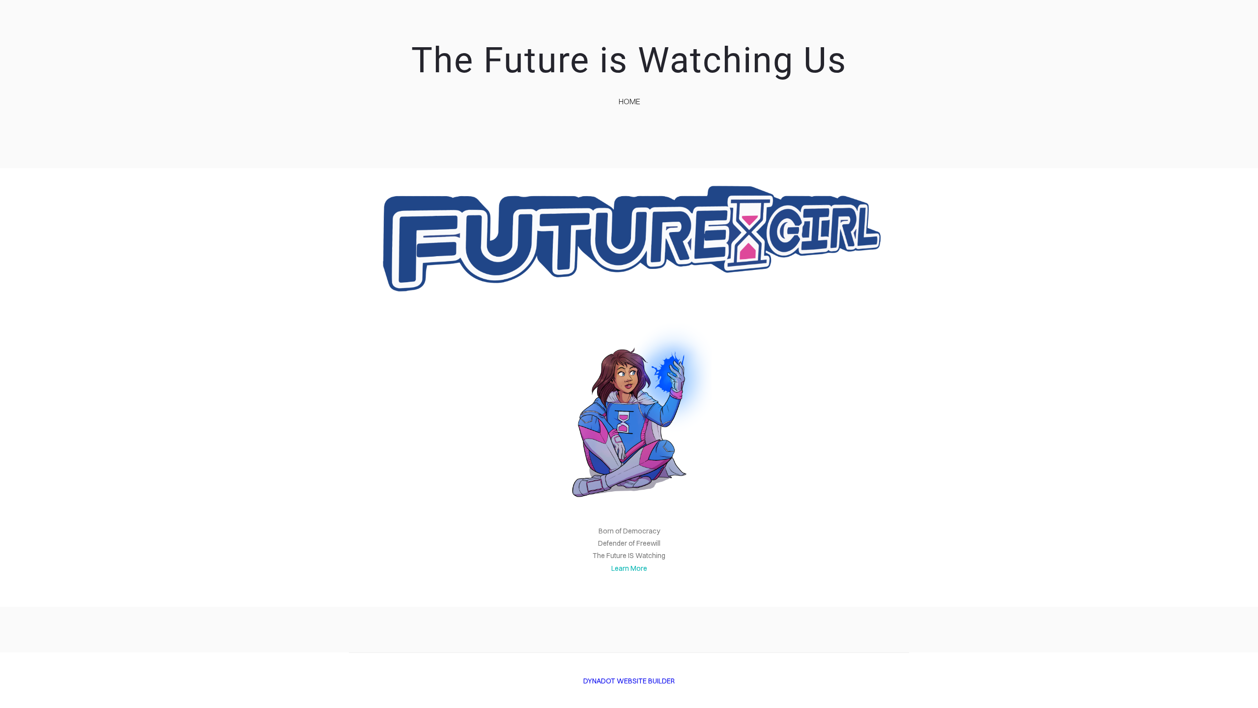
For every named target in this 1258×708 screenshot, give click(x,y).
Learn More (629, 568)
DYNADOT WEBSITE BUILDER (629, 681)
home (629, 101)
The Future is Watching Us (629, 60)
